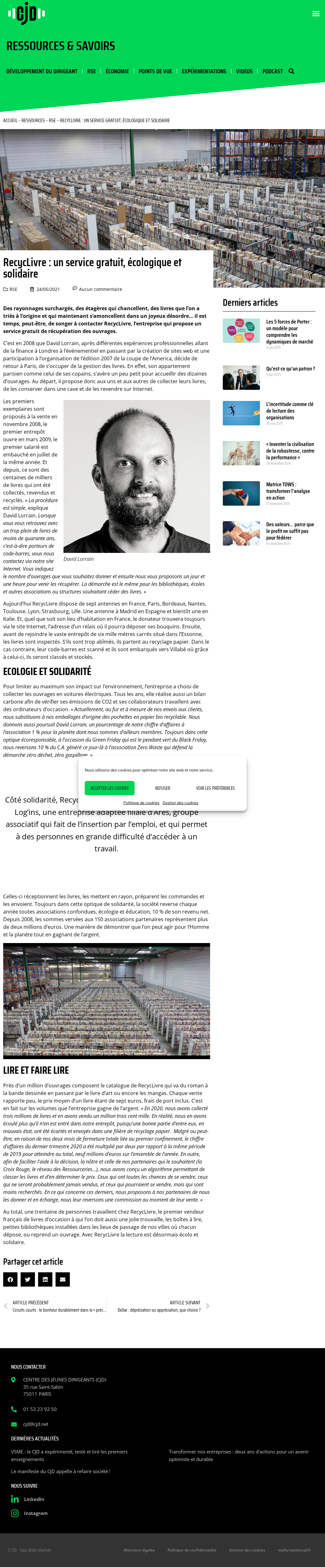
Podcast (272, 71)
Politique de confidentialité (192, 1550)
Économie (117, 71)
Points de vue (155, 71)
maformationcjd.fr (294, 1550)
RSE (91, 71)
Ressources (33, 120)
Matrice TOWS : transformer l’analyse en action (288, 491)
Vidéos (244, 71)
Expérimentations (204, 71)
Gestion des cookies (180, 802)
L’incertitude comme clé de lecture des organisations (290, 411)
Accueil (10, 120)
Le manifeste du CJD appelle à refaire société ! (60, 1471)
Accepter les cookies (109, 788)
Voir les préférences (215, 788)
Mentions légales (139, 1550)
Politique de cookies (141, 802)
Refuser (162, 788)
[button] (316, 14)
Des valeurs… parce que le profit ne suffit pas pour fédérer (290, 531)
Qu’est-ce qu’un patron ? (290, 368)
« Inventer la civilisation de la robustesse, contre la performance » (290, 451)
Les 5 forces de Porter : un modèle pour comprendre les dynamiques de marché (289, 331)
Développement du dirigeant (41, 71)
